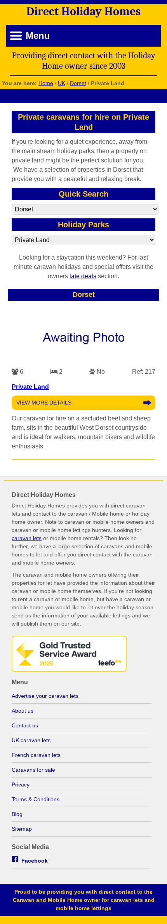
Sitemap (22, 829)
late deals (83, 276)
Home (45, 83)
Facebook (34, 861)
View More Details (43, 402)
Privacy (21, 784)
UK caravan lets (31, 740)
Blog (17, 814)
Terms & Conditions (35, 799)
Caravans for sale (33, 770)
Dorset (78, 83)
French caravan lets (36, 755)
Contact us (25, 725)
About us (22, 711)
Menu (38, 35)
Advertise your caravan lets (45, 696)
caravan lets (27, 538)
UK (61, 83)
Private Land (30, 387)
